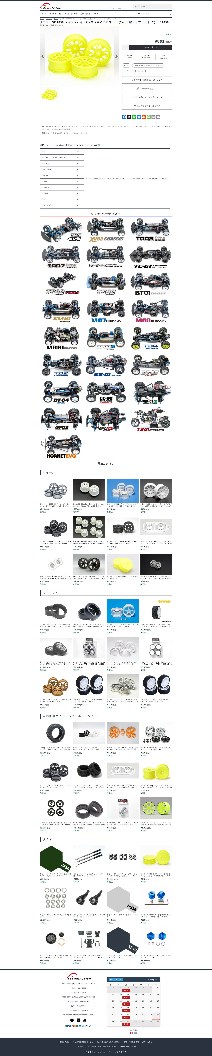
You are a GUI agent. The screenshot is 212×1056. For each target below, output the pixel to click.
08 (158, 994)
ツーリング (128, 71)
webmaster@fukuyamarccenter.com (78, 1015)
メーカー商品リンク (149, 89)
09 (113, 1001)
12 (136, 1001)
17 (121, 1008)
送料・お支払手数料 (131, 1042)
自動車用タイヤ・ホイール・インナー (148, 65)
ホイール (140, 71)
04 (128, 994)
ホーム (44, 14)
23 (113, 1014)
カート (127, 8)
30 (143, 988)
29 (136, 988)
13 (143, 1001)
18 (128, 1008)
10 (121, 1001)
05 (136, 994)
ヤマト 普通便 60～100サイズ (149, 80)
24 (121, 1014)
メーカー (49, 19)
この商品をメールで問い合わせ (148, 97)
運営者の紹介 (65, 1042)
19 (136, 1008)
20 (143, 1008)
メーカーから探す (70, 14)
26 (113, 988)
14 (151, 1001)
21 (151, 1008)
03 (121, 994)
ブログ (96, 14)
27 (121, 988)
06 (143, 994)
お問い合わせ (85, 14)
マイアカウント (109, 8)
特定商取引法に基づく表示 (83, 1042)
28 (128, 988)
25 (128, 1014)
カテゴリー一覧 (55, 14)
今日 (111, 979)
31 (151, 988)
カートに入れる (151, 47)
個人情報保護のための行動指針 (108, 1042)
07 (151, 994)
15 (158, 1001)
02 (113, 994)
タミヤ (56, 19)
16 (113, 1008)
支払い (120, 8)
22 (158, 1008)
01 (158, 988)
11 (128, 1001)
